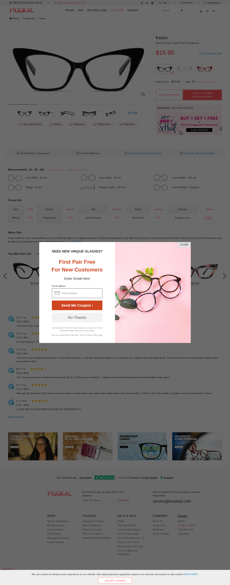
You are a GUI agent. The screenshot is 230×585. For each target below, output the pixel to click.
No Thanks (77, 317)
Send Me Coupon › (77, 305)
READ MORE (191, 574)
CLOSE (184, 244)
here (100, 335)
